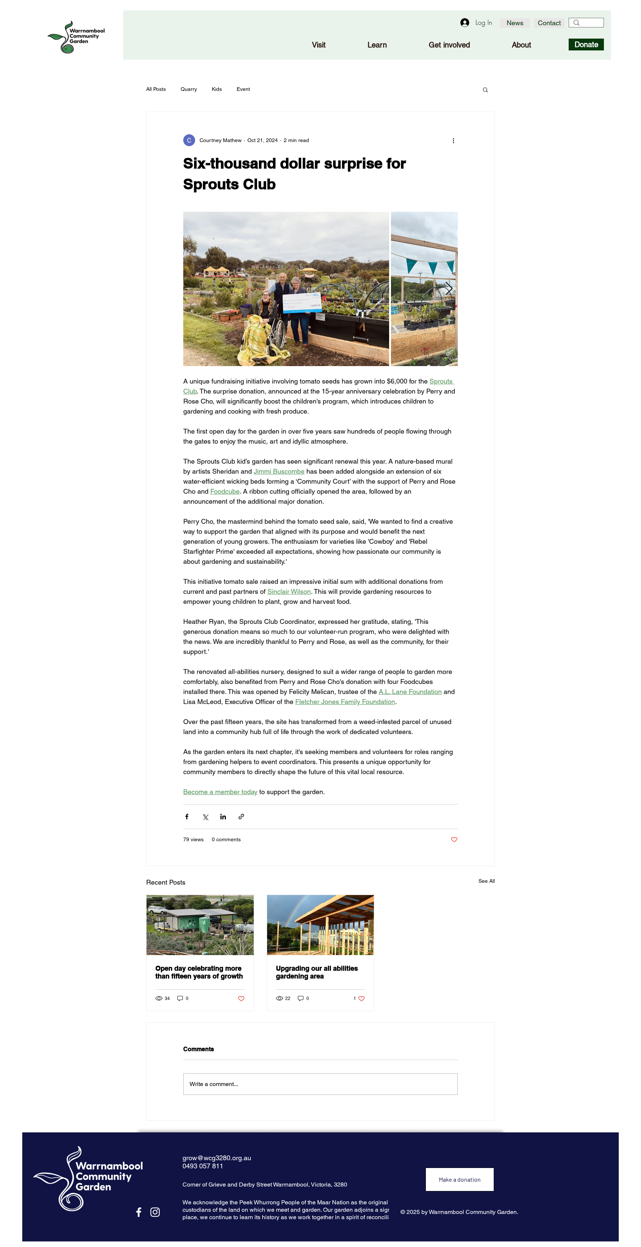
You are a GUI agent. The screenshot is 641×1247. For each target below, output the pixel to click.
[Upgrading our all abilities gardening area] (320, 925)
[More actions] (453, 140)
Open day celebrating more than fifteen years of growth (199, 972)
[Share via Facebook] (186, 816)
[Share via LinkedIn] (223, 816)
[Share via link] (241, 816)
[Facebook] (138, 1212)
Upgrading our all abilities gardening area (317, 972)
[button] (485, 89)
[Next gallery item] (449, 289)
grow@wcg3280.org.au (217, 1158)
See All (487, 881)
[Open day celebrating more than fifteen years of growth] (200, 925)
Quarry (189, 89)
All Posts (156, 89)
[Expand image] (286, 289)
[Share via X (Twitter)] (204, 816)
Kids (217, 89)
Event (243, 89)
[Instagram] (155, 1212)
